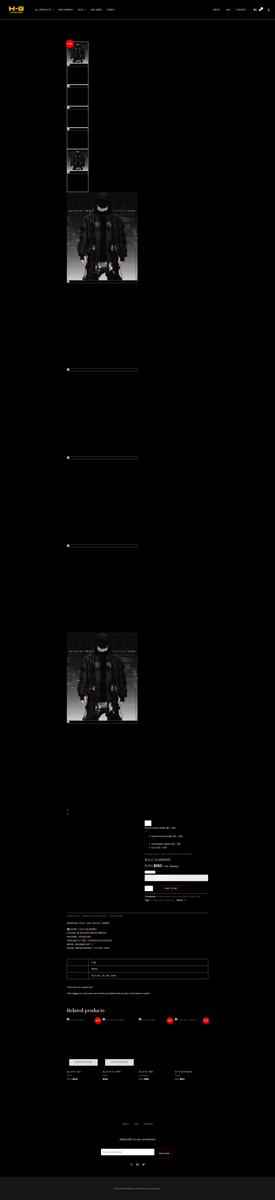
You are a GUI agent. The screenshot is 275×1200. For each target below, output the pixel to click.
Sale (189, 854)
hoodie (153, 900)
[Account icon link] (268, 9)
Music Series (180, 854)
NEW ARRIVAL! (66, 9)
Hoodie (148, 854)
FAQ (228, 9)
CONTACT (241, 9)
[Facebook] (137, 1164)
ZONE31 (110, 9)
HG (184, 900)
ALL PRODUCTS (43, 9)
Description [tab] (73, 915)
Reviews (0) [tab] (116, 915)
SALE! (80, 9)
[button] (52, 10)
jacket (161, 900)
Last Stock (167, 854)
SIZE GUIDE (96, 9)
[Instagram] (131, 1164)
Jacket (156, 854)
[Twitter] (143, 1164)
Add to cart (171, 888)
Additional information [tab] (94, 915)
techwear (169, 900)
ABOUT (216, 9)
